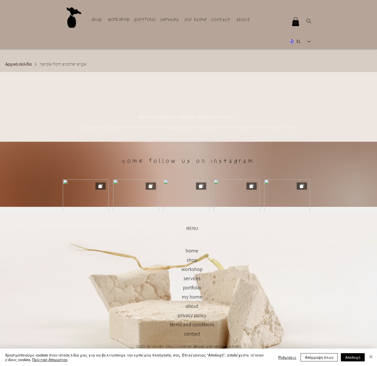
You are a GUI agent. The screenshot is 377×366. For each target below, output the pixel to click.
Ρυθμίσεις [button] (287, 357)
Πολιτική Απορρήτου (50, 359)
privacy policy (192, 315)
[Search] (308, 21)
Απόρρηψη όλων (319, 357)
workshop (192, 269)
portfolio (192, 287)
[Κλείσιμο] (371, 357)
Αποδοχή (352, 357)
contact (192, 333)
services (192, 278)
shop (192, 260)
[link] (295, 21)
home (192, 250)
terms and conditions (192, 324)
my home (192, 296)
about (192, 306)
